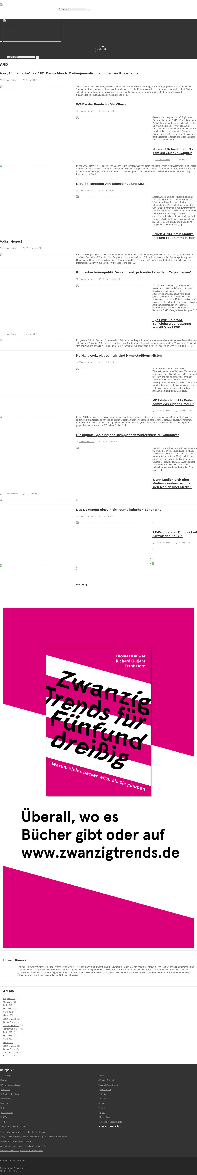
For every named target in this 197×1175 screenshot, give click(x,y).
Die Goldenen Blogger (11, 1085)
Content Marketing (108, 1080)
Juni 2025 (7, 1032)
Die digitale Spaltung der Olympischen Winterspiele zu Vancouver (127, 435)
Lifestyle (103, 1094)
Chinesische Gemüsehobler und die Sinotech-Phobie (22, 1132)
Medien (103, 1099)
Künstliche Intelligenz (10, 1094)
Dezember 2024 (10, 1052)
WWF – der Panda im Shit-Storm (101, 104)
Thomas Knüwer (10, 80)
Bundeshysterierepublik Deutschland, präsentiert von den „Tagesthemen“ (134, 272)
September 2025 (11, 1029)
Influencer (5, 1089)
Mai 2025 (7, 1035)
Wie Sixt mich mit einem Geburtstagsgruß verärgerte (23, 1146)
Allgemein (5, 1076)
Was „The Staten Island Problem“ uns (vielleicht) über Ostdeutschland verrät (33, 1137)
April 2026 (8, 1012)
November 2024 (11, 1056)
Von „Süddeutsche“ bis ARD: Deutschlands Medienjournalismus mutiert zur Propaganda (69, 73)
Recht (102, 1108)
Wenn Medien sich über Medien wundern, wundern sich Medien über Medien (173, 483)
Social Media (7, 1112)
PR (2, 1108)
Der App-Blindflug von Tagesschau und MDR (111, 183)
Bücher (4, 1080)
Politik (103, 1103)
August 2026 (9, 998)
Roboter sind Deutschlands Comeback (16, 1141)
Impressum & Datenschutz (13, 1168)
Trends (4, 1122)
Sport (102, 1112)
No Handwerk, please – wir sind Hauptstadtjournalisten (119, 355)
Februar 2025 (9, 1045)
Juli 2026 (7, 1001)
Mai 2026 (7, 1008)
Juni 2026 (7, 1005)
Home (101, 46)
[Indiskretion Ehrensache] (32, 40)
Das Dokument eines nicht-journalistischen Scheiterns (118, 509)
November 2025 (11, 1025)
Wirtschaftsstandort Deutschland (15, 1126)
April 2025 (8, 1039)
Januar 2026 (9, 1022)
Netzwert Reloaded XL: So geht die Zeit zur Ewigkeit (172, 151)
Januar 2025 (9, 1049)
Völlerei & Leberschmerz (111, 1122)
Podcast (4, 1103)
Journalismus (105, 1089)
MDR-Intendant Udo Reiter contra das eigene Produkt (173, 402)
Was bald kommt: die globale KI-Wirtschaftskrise (21, 1150)
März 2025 (8, 1042)
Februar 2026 (9, 1018)
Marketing (5, 1099)
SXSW (4, 1117)
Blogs (102, 1076)
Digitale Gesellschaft (109, 1085)
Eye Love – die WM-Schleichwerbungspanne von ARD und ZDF (171, 323)
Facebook (101, 49)
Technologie (105, 1117)
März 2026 (8, 1015)
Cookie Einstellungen (10, 1171)
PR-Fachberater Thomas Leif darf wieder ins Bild (174, 534)
